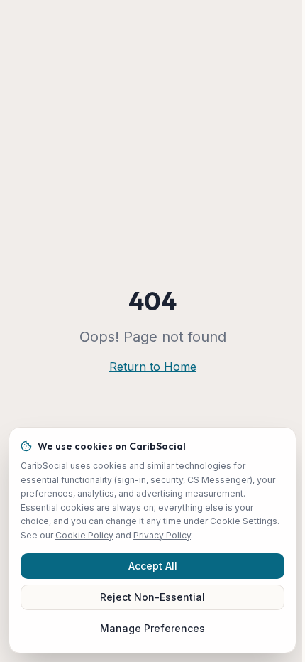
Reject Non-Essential (152, 597)
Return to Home (152, 366)
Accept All (152, 566)
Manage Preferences (152, 628)
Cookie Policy (84, 535)
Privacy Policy (162, 535)
